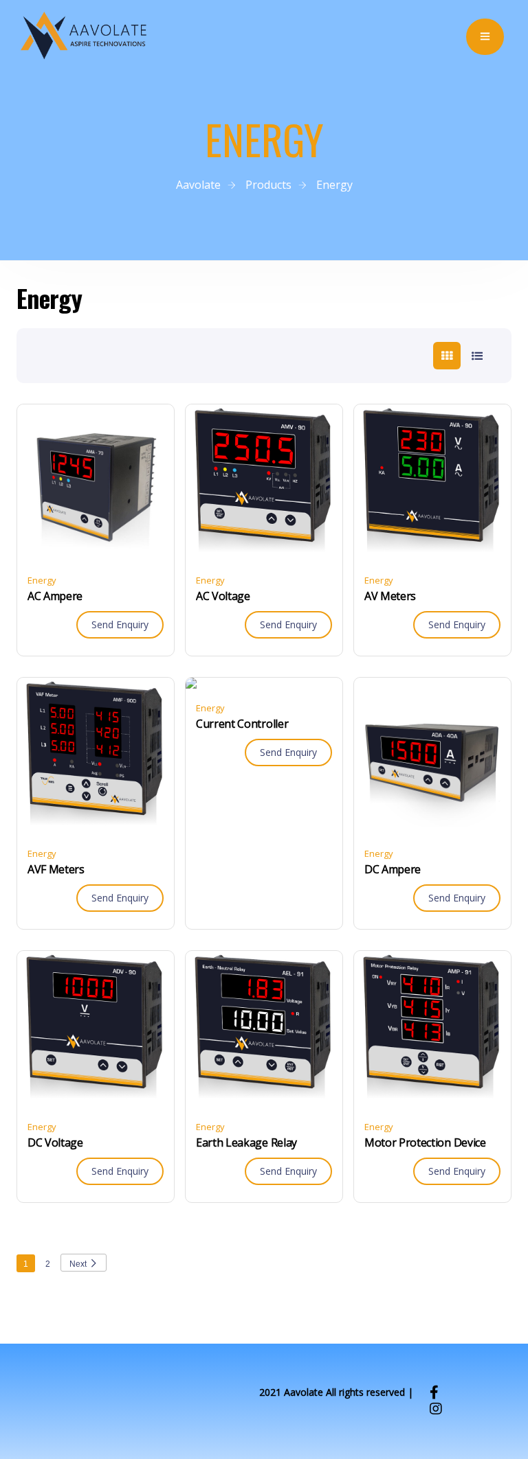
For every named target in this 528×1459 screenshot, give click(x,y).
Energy (42, 580)
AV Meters (390, 596)
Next (78, 1264)
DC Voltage (55, 1142)
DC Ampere (392, 869)
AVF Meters (56, 869)
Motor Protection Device (425, 1142)
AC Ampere (55, 596)
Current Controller (242, 723)
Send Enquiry (119, 624)
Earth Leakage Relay (246, 1142)
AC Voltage (223, 596)
